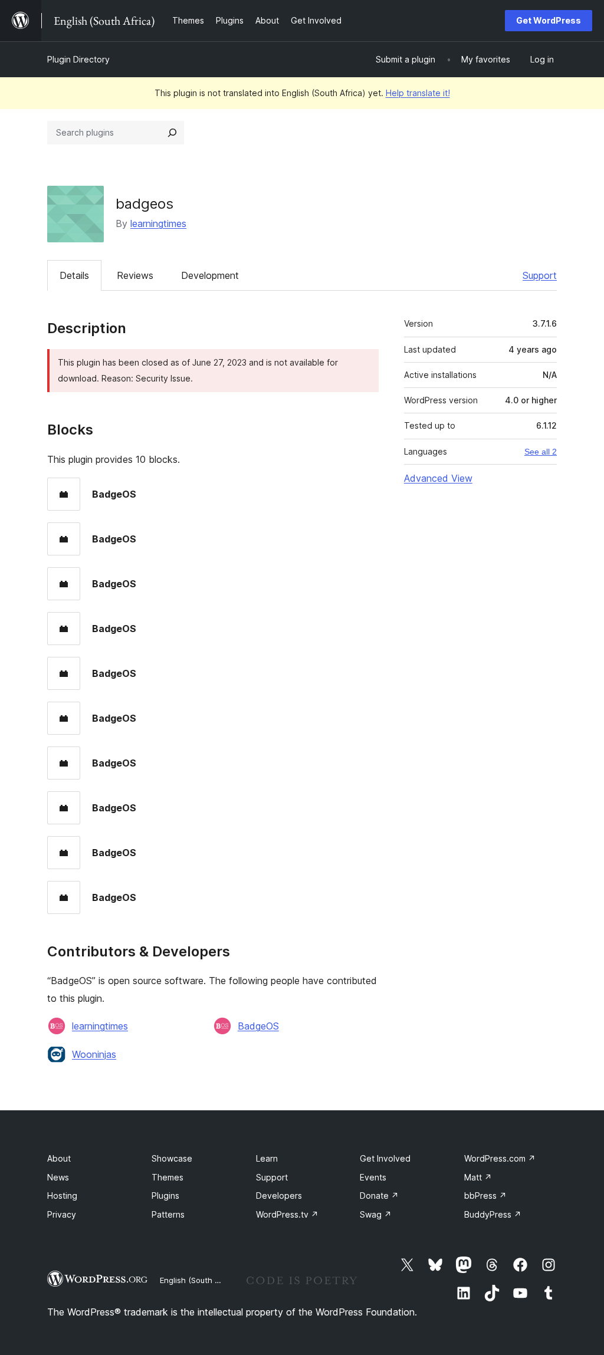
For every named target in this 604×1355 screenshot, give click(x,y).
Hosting (62, 1195)
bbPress (485, 1195)
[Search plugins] (172, 132)
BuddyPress (492, 1214)
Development (210, 275)
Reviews (135, 275)
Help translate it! (418, 93)
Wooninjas (94, 1054)
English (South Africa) (199, 1280)
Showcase (172, 1158)
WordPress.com (500, 1158)
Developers (279, 1195)
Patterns (168, 1214)
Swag (376, 1214)
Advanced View (438, 478)
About (59, 1158)
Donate (379, 1195)
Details (74, 275)
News (58, 1177)
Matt (478, 1177)
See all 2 (540, 451)
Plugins (165, 1195)
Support (540, 275)
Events (373, 1177)
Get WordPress (548, 20)
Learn (267, 1158)
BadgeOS (258, 1026)
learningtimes (158, 223)
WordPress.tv (287, 1214)
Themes (167, 1177)
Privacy (61, 1214)
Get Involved (385, 1158)
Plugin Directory (78, 59)
